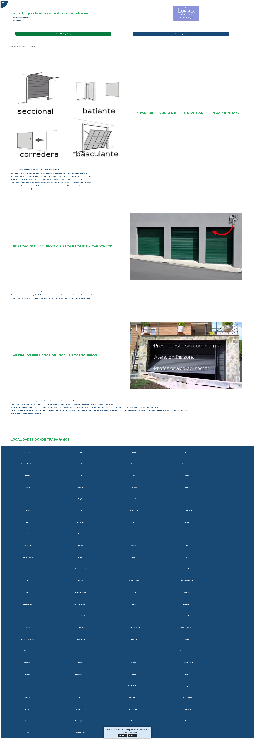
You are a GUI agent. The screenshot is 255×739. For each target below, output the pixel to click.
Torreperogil (80, 487)
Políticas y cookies (80, 732)
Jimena (187, 639)
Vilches (187, 452)
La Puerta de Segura (187, 697)
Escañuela (27, 615)
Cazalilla (133, 604)
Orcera (80, 686)
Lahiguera (27, 662)
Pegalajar (134, 721)
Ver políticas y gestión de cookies (127, 732)
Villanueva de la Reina (80, 569)
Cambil (27, 721)
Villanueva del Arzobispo (27, 499)
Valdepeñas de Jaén (80, 592)
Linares (80, 534)
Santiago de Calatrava (187, 604)
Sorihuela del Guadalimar (27, 639)
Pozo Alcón (80, 463)
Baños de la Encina (80, 709)
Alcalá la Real (80, 522)
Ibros (27, 732)
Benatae (133, 545)
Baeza (80, 452)
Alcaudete (187, 499)
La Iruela (27, 674)
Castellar (187, 569)
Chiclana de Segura (134, 627)
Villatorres (187, 592)
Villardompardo (80, 627)
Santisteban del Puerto (80, 604)
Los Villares (27, 475)
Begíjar (187, 721)
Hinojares (134, 534)
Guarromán (187, 709)
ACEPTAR (132, 735)
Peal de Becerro (134, 463)
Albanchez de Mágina (187, 627)
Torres (80, 651)
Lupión (134, 615)
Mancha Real (134, 499)
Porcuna (27, 487)
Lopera (27, 592)
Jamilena (133, 569)
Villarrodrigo (27, 545)
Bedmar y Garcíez (80, 721)
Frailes (134, 651)
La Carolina (27, 522)
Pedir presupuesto (181, 34)
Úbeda (187, 522)
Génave (187, 545)
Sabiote (134, 592)
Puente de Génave (133, 686)
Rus (27, 580)
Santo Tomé (27, 697)
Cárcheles (134, 639)
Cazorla (187, 487)
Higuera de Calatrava (27, 557)
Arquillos (133, 662)
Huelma (187, 475)
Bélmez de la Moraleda (187, 651)
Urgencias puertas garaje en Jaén (23, 46)
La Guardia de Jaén (187, 580)
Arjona (80, 475)
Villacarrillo (27, 510)
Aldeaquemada (80, 545)
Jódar (80, 510)
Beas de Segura (187, 463)
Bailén (134, 452)
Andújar (27, 534)
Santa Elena (187, 615)
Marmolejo (134, 487)
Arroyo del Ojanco (134, 697)
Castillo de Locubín (27, 604)
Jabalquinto (187, 686)
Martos (134, 522)
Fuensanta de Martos (27, 569)
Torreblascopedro (134, 709)
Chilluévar (27, 651)
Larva (187, 534)
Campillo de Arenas (187, 662)
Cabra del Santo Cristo (27, 686)
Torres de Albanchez (81, 615)
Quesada (134, 475)
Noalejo (134, 674)
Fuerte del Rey (80, 639)
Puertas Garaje (13, 46)
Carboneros (80, 557)
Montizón (80, 662)
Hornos (134, 557)
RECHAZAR (122, 735)
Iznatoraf (27, 627)
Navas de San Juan (27, 463)
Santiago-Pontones (133, 580)
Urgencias (27, 452)
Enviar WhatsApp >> (62, 34)
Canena (187, 674)
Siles (80, 697)
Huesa (27, 709)
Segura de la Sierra (80, 674)
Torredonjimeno (133, 510)
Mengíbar (80, 499)
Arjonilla (80, 580)
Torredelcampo (187, 510)
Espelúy (187, 557)
